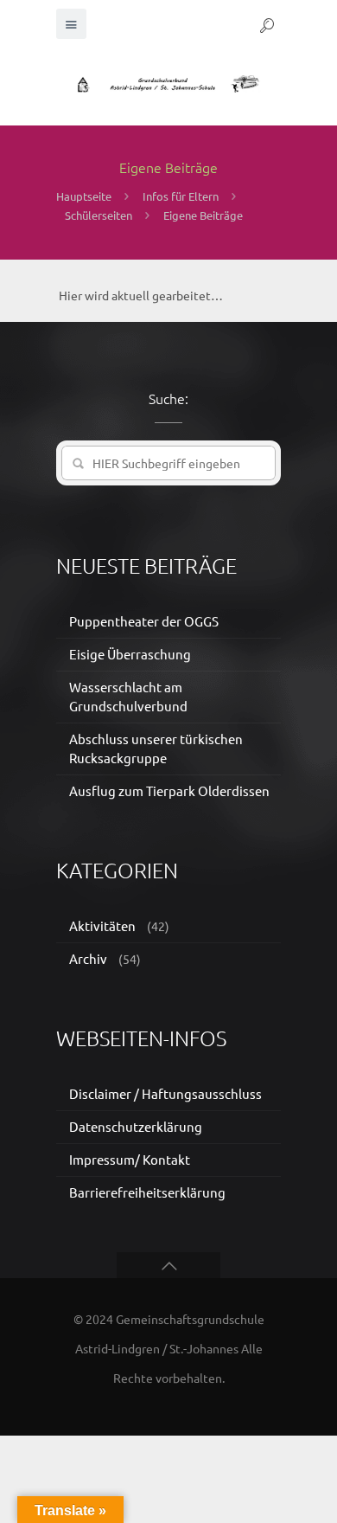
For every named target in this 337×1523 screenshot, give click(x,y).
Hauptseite (83, 196)
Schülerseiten (98, 215)
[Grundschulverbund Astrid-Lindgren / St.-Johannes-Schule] (168, 82)
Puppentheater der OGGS (144, 621)
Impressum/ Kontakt (129, 1159)
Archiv (88, 958)
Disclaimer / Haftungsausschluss (165, 1093)
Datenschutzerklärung (135, 1126)
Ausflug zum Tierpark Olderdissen (169, 790)
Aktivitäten (102, 925)
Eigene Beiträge (203, 215)
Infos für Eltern (181, 196)
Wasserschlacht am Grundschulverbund (128, 696)
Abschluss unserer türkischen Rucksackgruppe (156, 748)
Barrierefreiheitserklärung (147, 1192)
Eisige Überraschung (130, 654)
